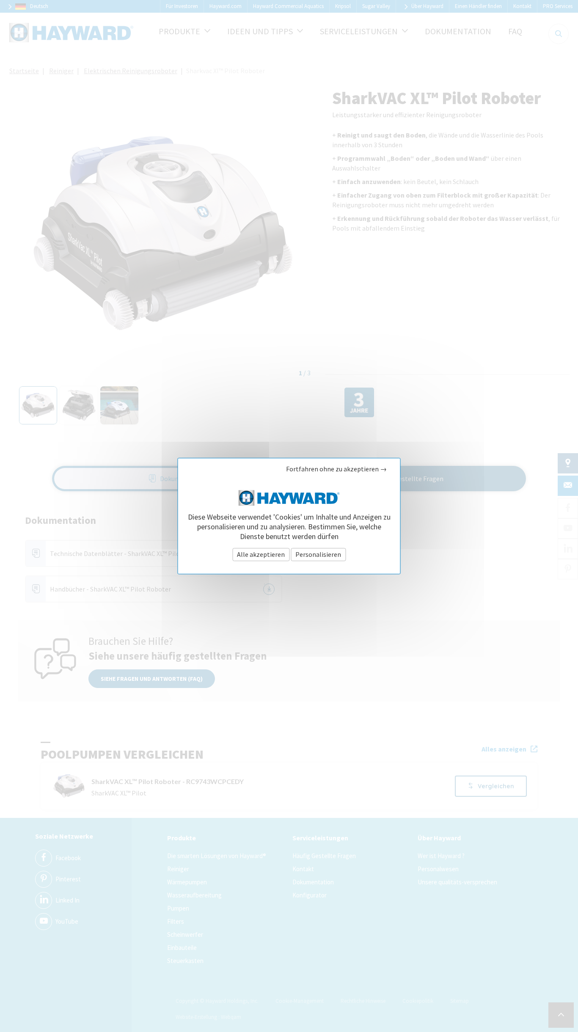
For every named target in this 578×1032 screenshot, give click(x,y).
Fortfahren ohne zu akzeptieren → (336, 469)
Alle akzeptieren (261, 554)
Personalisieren (318, 554)
